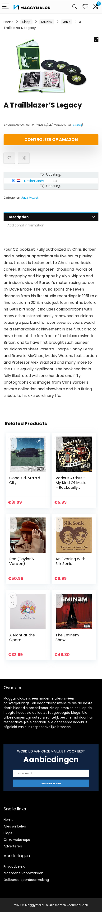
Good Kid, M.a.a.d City (24, 480)
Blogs (8, 833)
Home (9, 21)
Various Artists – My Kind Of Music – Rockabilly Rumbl (71, 485)
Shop (26, 21)
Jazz (66, 21)
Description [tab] (18, 217)
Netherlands (34, 180)
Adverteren (13, 846)
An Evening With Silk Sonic (70, 561)
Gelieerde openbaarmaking (26, 879)
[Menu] (5, 6)
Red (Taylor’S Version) (21, 561)
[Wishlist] (85, 7)
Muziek (46, 21)
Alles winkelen (15, 826)
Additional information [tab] (25, 225)
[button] (96, 39)
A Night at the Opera (22, 637)
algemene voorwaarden (23, 873)
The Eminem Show (67, 637)
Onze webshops (17, 839)
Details (77, 125)
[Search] (74, 6)
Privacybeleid (14, 866)
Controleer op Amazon (51, 139)
